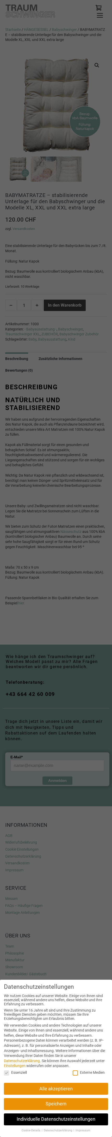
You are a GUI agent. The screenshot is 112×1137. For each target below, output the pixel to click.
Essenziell (19, 1072)
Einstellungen (15, 1066)
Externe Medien (92, 1072)
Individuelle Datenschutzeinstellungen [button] (56, 1119)
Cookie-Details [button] (31, 1130)
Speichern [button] (56, 1103)
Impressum (83, 1130)
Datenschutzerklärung (22, 1061)
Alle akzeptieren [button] (56, 1088)
